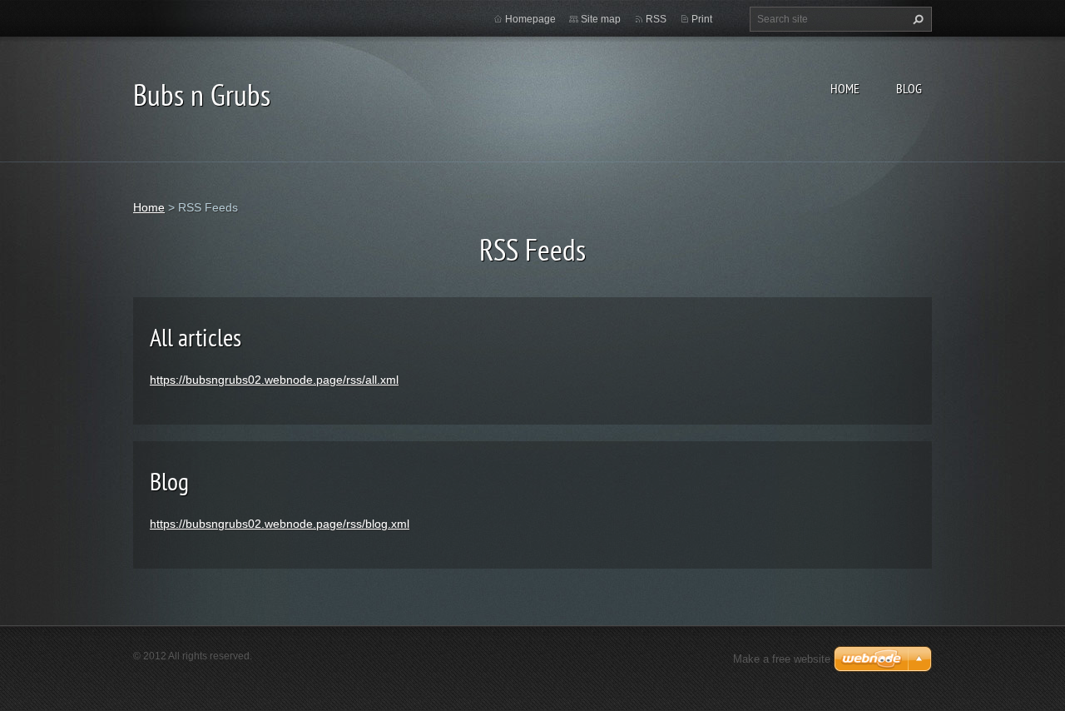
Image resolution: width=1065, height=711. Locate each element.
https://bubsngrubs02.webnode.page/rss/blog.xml (279, 523)
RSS (656, 19)
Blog (909, 88)
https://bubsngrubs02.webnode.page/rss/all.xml (274, 379)
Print (701, 19)
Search (916, 19)
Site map (601, 19)
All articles (195, 337)
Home (844, 88)
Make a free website (781, 659)
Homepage (530, 19)
